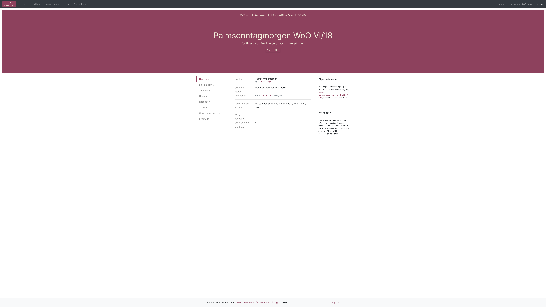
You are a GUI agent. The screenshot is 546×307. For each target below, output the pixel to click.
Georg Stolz (266, 95)
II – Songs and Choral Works (282, 15)
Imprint (335, 302)
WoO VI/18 (302, 15)
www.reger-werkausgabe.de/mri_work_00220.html (333, 95)
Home (25, 4)
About (523, 4)
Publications (79, 4)
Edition (36, 4)
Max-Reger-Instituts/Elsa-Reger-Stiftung (256, 302)
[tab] (210, 79)
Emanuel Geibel (266, 82)
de (536, 4)
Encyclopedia (52, 4)
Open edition (273, 50)
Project (501, 4)
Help (509, 4)
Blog (66, 4)
